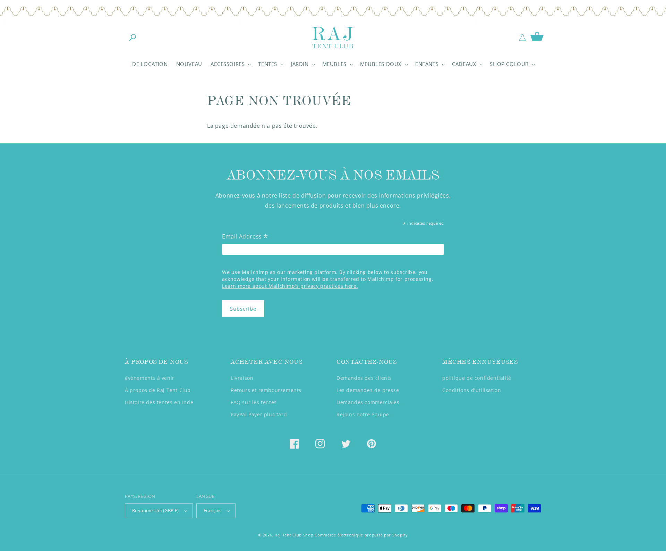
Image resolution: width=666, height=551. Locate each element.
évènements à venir (149, 378)
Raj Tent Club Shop (294, 534)
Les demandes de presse (367, 390)
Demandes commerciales (368, 402)
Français (213, 510)
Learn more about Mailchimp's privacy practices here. (290, 286)
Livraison (242, 378)
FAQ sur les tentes (254, 402)
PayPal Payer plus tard (259, 414)
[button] (132, 37)
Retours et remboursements (266, 390)
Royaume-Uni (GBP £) (155, 510)
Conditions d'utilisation (471, 390)
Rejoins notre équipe (362, 414)
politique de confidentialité (476, 378)
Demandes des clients (364, 378)
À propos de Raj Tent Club (158, 390)
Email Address (245, 237)
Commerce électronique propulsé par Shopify (361, 534)
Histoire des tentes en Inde (159, 402)
